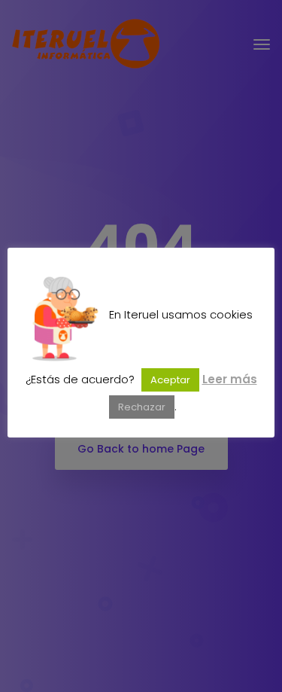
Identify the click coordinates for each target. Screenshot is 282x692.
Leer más (229, 379)
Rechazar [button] (141, 407)
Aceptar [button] (170, 380)
